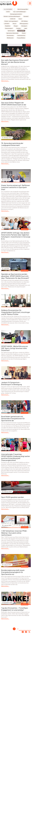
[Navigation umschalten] (30, 3)
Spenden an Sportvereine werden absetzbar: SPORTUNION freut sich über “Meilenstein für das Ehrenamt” (15, 276)
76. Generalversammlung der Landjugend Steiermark (12, 144)
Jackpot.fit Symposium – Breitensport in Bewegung (11, 383)
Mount (14, 23)
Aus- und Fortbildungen (19, 11)
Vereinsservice (21, 35)
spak (25, 28)
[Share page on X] (29, 631)
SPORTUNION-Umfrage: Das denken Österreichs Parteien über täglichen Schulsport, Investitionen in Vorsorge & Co (15, 236)
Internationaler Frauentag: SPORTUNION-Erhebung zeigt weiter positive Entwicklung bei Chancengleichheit (15, 457)
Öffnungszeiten (24, 23)
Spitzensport (11, 30)
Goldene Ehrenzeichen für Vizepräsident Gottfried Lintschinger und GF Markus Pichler (15, 312)
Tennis (23, 33)
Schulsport (24, 26)
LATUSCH (6, 23)
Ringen (16, 26)
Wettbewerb (10, 38)
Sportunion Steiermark (12, 33)
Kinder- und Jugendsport (11, 21)
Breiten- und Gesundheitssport (12, 16)
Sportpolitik (21, 30)
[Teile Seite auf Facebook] (26, 631)
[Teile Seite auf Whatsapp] (22, 631)
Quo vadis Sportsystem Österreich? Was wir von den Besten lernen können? (14, 62)
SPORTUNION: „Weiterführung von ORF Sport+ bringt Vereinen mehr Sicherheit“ (14, 348)
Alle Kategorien (8, 9)
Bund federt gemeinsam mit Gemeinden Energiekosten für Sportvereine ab (13, 418)
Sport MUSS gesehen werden (12, 497)
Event (20, 19)
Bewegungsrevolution (16, 14)
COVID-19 (12, 19)
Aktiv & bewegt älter (23, 9)
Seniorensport (9, 28)
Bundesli (26, 16)
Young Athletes (21, 38)
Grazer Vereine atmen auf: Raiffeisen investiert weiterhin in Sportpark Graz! (15, 187)
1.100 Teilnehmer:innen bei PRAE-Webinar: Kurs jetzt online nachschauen (14, 533)
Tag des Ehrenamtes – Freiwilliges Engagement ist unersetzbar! (14, 609)
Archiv (8, 11)
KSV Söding (24, 21)
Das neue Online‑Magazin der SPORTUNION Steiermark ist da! (13, 103)
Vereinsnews (10, 35)
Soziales (18, 28)
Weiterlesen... (5, 81)
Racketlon (7, 26)
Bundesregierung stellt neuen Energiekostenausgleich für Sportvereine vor (13, 572)
